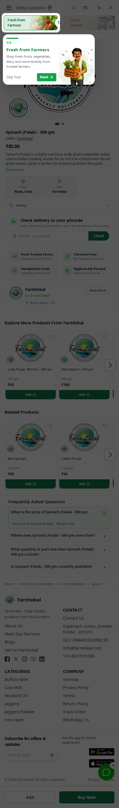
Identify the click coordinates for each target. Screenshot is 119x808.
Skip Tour (13, 77)
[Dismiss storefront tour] (59, 404)
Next (44, 77)
